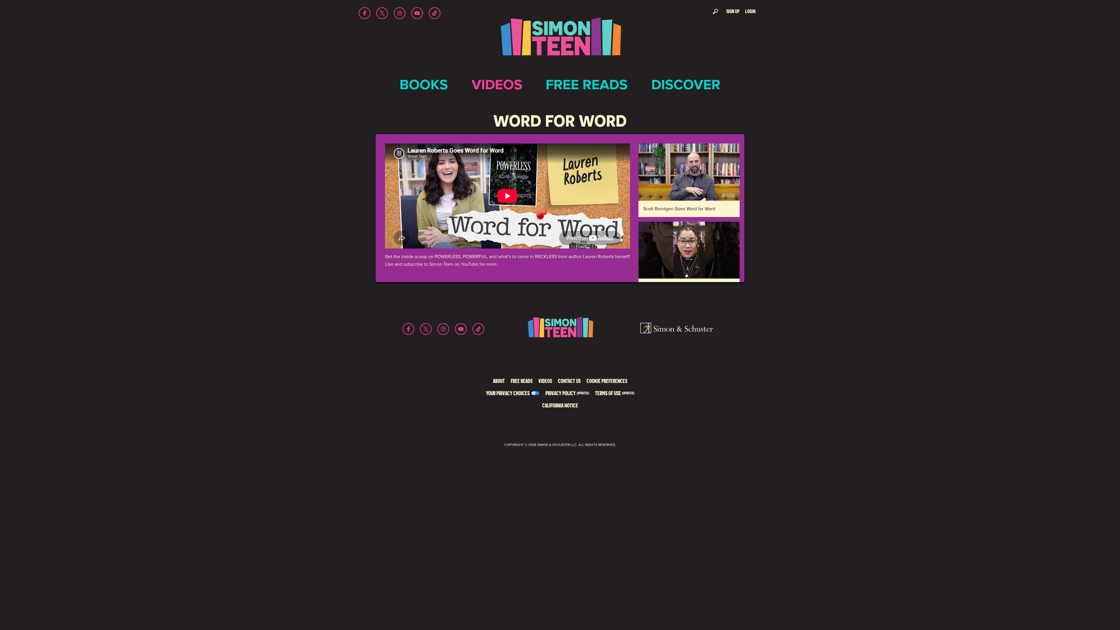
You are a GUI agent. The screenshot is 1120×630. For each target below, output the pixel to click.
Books (424, 84)
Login (750, 11)
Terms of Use (614, 393)
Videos (497, 84)
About (499, 380)
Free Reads (587, 84)
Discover (685, 84)
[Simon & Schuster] (676, 329)
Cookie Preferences (607, 380)
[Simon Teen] (560, 40)
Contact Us (569, 380)
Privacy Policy (567, 393)
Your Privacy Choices (508, 393)
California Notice (560, 405)
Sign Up (732, 11)
